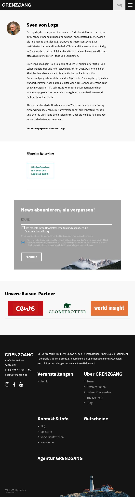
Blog (90, 403)
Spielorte (46, 432)
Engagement (94, 397)
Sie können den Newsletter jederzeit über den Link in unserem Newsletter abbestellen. (57, 236)
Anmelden (31, 256)
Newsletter (47, 442)
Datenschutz (10, 492)
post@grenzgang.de (16, 374)
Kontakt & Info (53, 418)
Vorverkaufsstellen (52, 437)
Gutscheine (96, 418)
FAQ (6, 490)
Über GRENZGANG (103, 374)
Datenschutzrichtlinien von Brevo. (78, 245)
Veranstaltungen (55, 374)
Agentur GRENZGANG (60, 458)
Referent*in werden (99, 392)
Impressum (21, 490)
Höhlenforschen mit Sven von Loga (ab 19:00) (40, 170)
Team (90, 381)
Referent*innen (96, 387)
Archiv (44, 381)
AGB (12, 490)
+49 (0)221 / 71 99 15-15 (18, 370)
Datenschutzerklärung (37, 231)
